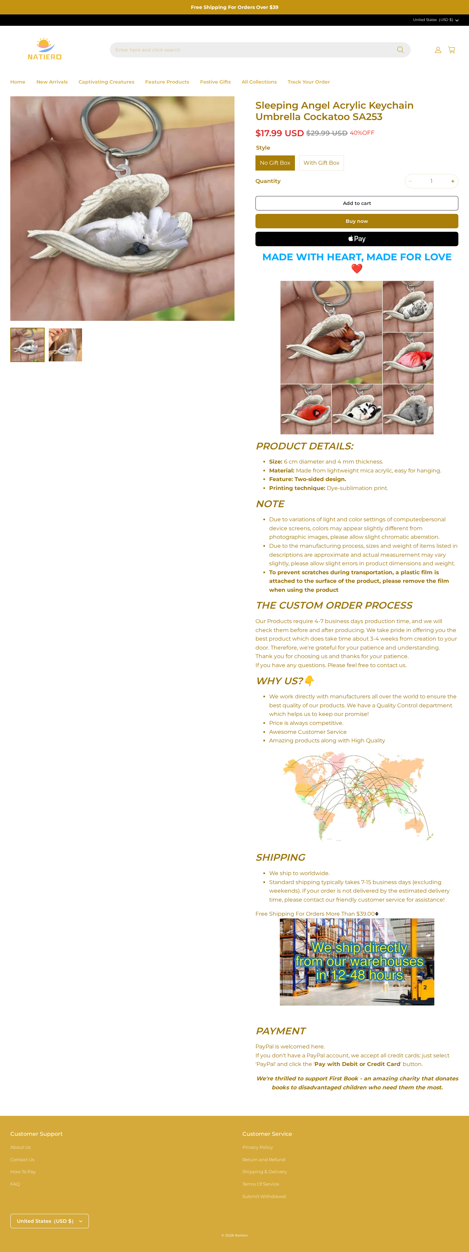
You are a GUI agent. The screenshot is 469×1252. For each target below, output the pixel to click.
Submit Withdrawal (264, 1196)
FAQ (15, 1184)
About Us (20, 1147)
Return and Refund (263, 1159)
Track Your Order (309, 82)
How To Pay (23, 1171)
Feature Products (167, 82)
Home (17, 82)
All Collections (259, 82)
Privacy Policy (257, 1147)
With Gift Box (322, 163)
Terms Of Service (260, 1184)
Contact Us (22, 1159)
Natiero (241, 1235)
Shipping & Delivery (264, 1171)
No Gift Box (275, 163)
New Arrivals (52, 82)
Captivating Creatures (106, 82)
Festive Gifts (215, 82)
